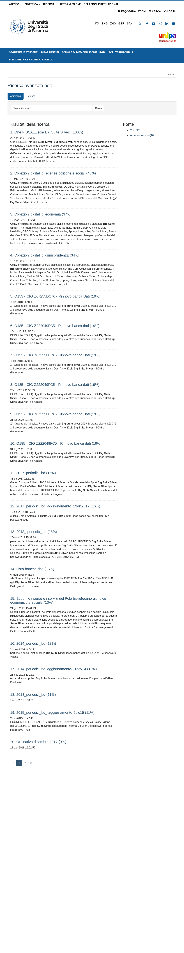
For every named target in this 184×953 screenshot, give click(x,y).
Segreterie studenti (23, 52)
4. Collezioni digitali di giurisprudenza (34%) (44, 255)
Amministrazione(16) (142, 135)
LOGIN (170, 11)
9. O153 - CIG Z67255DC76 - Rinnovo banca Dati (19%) (55, 414)
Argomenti (15, 96)
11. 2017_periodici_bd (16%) (33, 473)
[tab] (16, 96)
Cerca (156, 11)
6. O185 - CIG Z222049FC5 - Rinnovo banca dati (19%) (55, 326)
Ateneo (14, 4)
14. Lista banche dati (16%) (32, 569)
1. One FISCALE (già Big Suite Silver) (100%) (46, 132)
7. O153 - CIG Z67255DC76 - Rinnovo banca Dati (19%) (55, 355)
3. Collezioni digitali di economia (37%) (41, 214)
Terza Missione (70, 4)
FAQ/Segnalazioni (133, 11)
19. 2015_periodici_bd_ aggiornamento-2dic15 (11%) (52, 712)
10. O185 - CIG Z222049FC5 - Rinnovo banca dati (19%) (56, 443)
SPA (129, 23)
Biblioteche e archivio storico (31, 59)
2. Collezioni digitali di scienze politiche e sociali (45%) (53, 173)
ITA (97, 23)
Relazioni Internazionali (101, 4)
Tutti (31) (135, 130)
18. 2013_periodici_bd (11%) (33, 694)
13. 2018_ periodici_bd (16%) (33, 532)
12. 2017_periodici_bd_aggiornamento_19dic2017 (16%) (55, 506)
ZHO (113, 23)
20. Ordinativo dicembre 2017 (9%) (38, 742)
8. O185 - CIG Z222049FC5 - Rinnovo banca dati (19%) (55, 385)
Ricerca (49, 4)
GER (121, 23)
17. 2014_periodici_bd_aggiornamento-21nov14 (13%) (53, 669)
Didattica (31, 4)
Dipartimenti (50, 52)
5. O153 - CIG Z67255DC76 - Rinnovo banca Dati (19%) (55, 296)
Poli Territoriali (121, 52)
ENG (105, 23)
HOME (170, 74)
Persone (31, 96)
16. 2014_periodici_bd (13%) (33, 643)
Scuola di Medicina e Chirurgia (84, 52)
